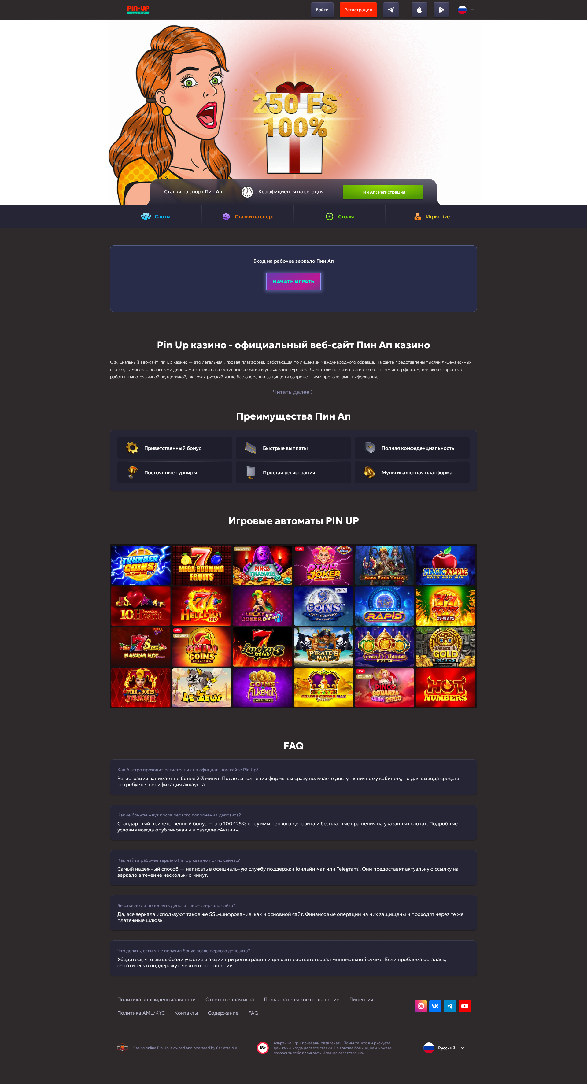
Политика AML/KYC (141, 1013)
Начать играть (293, 281)
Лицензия (361, 999)
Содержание (223, 1013)
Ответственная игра (229, 999)
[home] (138, 10)
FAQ (253, 1013)
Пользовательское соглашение (301, 999)
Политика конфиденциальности (156, 999)
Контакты (186, 1013)
